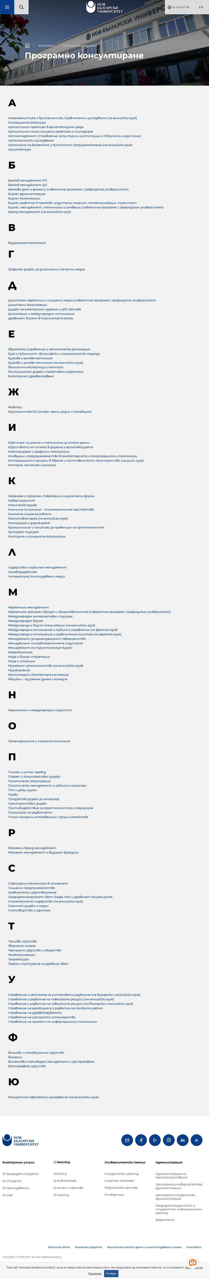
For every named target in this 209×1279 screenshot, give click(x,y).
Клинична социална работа (29, 514)
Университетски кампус (125, 1162)
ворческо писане (22, 946)
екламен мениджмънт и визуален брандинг (43, 852)
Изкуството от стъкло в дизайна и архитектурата (50, 447)
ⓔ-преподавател (15, 1188)
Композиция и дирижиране (29, 523)
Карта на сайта (59, 1247)
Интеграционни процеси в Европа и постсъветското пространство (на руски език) (76, 460)
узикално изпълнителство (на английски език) (45, 666)
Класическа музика (22, 505)
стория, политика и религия (32, 465)
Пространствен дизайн (27, 803)
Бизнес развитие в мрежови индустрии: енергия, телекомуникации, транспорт (72, 203)
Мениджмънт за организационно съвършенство (47, 639)
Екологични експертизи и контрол (35, 367)
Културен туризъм (23, 532)
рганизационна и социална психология (39, 741)
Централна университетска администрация (179, 1186)
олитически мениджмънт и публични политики (47, 785)
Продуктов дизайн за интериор (33, 799)
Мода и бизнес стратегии (29, 657)
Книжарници (114, 1194)
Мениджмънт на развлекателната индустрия (45, 643)
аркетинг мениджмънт (28, 607)
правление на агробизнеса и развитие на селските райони (55, 1008)
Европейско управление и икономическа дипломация (49, 349)
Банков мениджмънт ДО (27, 185)
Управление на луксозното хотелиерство (42, 1017)
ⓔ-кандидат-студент (20, 1174)
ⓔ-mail (7, 1195)
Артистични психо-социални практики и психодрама (50, 131)
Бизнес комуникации (24, 198)
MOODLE (60, 1174)
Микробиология (20, 652)
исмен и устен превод (27, 772)
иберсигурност (21, 500)
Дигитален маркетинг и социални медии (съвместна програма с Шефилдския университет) (82, 300)
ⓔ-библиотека (64, 1181)
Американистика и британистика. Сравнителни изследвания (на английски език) (72, 118)
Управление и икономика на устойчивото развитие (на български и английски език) (74, 995)
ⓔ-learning (61, 1162)
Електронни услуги (18, 1162)
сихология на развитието (30, 812)
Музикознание (19, 670)
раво (13, 794)
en (201, 7)
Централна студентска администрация (175, 1197)
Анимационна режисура (27, 122)
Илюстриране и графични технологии (38, 451)
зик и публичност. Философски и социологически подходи (54, 354)
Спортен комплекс (119, 1181)
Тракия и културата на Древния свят (38, 964)
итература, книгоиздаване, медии (36, 576)
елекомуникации (21, 955)
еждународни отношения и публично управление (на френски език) (63, 630)
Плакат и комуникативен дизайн (34, 776)
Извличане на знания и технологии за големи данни (49, 442)
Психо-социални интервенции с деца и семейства (48, 817)
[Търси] (21, 7)
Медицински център (121, 1187)
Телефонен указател (88, 1247)
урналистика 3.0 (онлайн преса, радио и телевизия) (50, 411)
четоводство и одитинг (29, 910)
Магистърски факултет (80, 45)
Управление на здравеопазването (35, 1013)
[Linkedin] (183, 1140)
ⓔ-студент (12, 1181)
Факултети (46, 45)
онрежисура (18, 959)
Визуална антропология (27, 243)
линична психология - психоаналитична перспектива (51, 509)
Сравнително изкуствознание (32, 892)
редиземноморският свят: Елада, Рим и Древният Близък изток (60, 897)
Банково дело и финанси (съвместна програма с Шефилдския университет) (68, 189)
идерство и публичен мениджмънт (37, 567)
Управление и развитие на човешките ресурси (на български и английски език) (70, 1004)
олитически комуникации (29, 781)
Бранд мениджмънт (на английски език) (39, 212)
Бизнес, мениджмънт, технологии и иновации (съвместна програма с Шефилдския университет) (86, 207)
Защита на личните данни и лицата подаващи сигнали (144, 1247)
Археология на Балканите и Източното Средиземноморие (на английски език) (70, 145)
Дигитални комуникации (27, 305)
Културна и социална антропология (37, 536)
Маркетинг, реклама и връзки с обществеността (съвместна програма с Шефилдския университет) (89, 612)
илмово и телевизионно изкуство (36, 1053)
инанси (15, 1057)
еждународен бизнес (26, 621)
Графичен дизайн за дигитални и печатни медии (46, 269)
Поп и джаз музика (22, 790)
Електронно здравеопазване (31, 376)
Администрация (169, 1162)
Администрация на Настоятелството (172, 1175)
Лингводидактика (22, 572)
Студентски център (121, 1174)
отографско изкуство (27, 1066)
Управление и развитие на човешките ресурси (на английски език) (61, 999)
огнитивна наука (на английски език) (38, 518)
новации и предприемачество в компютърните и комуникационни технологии (72, 456)
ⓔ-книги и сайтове (68, 1188)
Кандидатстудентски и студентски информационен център (179, 1209)
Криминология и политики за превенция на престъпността (56, 527)
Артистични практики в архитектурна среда (45, 127)
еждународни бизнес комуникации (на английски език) (51, 625)
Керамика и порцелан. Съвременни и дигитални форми (51, 496)
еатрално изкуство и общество (34, 950)
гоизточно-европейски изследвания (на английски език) (53, 1097)
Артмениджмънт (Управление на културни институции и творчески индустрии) (74, 136)
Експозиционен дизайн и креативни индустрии (45, 372)
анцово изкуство (22, 941)
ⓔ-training (61, 1195)
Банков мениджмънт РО (27, 180)
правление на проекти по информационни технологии (52, 1022)
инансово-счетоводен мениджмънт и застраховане (51, 1061)
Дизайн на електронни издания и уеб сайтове (44, 309)
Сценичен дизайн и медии (28, 906)
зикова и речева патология (30, 358)
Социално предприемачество (32, 888)
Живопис (15, 407)
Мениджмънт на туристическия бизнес (40, 648)
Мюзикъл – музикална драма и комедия (38, 679)
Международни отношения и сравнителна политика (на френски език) (64, 634)
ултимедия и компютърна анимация (38, 675)
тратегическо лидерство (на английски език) (45, 901)
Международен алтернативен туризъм (40, 616)
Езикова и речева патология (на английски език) (45, 363)
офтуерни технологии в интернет (38, 883)
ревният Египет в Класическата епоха (40, 318)
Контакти (194, 1247)
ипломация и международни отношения (41, 314)
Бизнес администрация (27, 194)
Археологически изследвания (31, 140)
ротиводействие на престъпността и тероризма (50, 808)
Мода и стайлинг (21, 661)
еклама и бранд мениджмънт (32, 848)
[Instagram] (169, 1140)
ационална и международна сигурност (40, 710)
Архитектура (19, 149)
